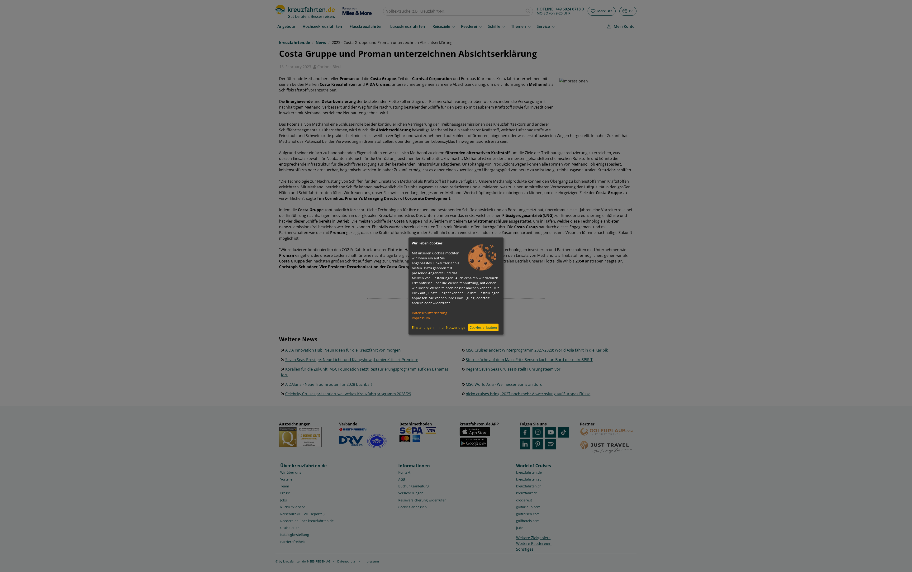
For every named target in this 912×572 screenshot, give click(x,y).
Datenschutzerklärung (429, 312)
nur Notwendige (452, 327)
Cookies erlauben (483, 327)
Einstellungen (423, 327)
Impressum (421, 317)
